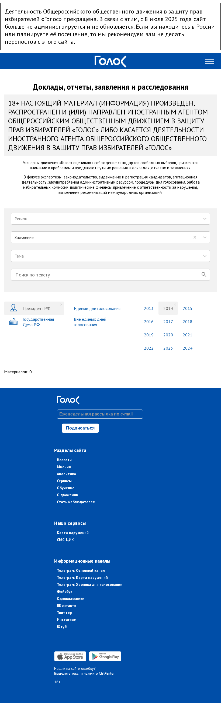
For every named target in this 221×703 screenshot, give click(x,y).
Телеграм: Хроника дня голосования (89, 584)
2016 (149, 321)
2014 (168, 308)
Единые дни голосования (97, 308)
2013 (149, 308)
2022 (149, 348)
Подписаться (80, 428)
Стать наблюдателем (76, 501)
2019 (149, 334)
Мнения (64, 466)
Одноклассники (70, 598)
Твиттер (64, 612)
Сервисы (64, 480)
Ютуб (62, 626)
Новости (64, 459)
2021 (187, 334)
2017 (168, 321)
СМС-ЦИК (65, 539)
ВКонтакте (66, 605)
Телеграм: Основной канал (81, 570)
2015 (187, 308)
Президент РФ (36, 308)
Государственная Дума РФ (38, 321)
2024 (187, 348)
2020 (168, 334)
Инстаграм (67, 619)
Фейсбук (64, 591)
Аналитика (66, 473)
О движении (67, 494)
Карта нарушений (73, 532)
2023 (168, 348)
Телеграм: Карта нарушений (82, 577)
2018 (187, 321)
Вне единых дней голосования (90, 321)
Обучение (65, 487)
